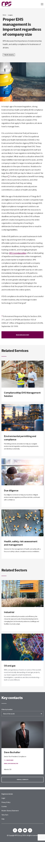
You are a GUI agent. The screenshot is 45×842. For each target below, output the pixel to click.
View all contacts (22, 779)
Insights (10, 15)
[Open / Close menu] (42, 4)
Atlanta (6, 769)
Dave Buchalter (12, 752)
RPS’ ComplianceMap (17, 253)
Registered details (7, 794)
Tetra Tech (4, 815)
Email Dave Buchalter (11, 763)
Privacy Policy (5, 802)
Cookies (4, 806)
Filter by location (6, 709)
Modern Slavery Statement (10, 811)
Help (2, 819)
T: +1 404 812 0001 (8, 760)
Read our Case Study (22, 335)
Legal (3, 798)
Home (4, 15)
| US (10, 769)
